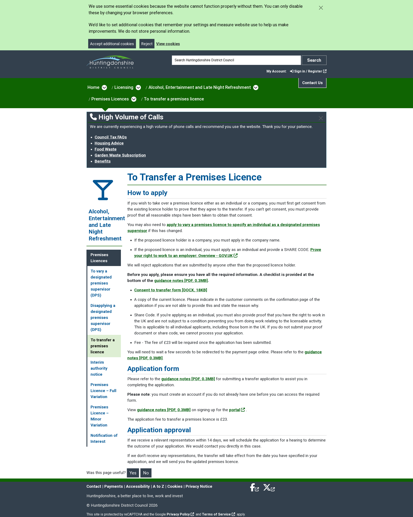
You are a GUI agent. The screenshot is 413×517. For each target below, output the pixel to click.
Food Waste (106, 149)
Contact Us (312, 82)
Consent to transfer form (170, 290)
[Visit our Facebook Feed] (254, 486)
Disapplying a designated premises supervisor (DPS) (103, 317)
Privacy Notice (199, 486)
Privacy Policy (178, 514)
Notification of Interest (104, 438)
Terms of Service (216, 514)
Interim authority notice (99, 368)
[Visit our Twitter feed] (269, 486)
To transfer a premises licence (174, 99)
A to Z (158, 486)
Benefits (103, 161)
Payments (113, 486)
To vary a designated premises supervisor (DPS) (101, 283)
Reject (147, 44)
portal (234, 410)
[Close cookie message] (321, 7)
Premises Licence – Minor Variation (100, 416)
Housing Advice (109, 143)
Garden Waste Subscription (120, 155)
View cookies (168, 44)
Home (93, 87)
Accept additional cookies (112, 44)
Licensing (123, 87)
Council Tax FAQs (111, 137)
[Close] (320, 118)
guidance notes (181, 280)
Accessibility (138, 486)
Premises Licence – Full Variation (103, 390)
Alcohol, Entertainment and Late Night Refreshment (199, 87)
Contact (93, 486)
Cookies (174, 486)
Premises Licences (110, 99)
